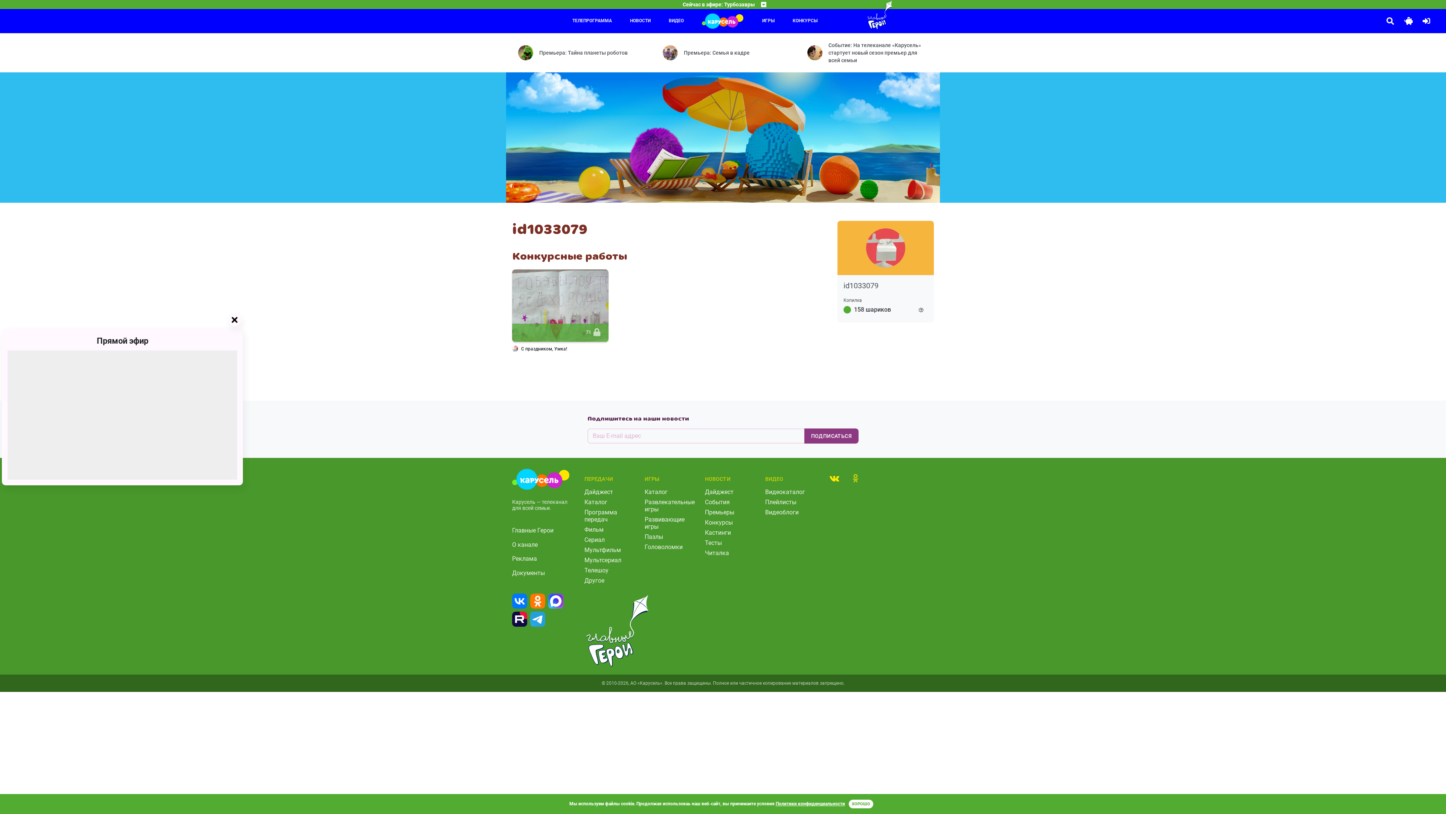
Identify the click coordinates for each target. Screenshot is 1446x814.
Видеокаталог (785, 492)
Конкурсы (805, 20)
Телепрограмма (592, 20)
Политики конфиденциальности (810, 803)
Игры (768, 20)
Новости (640, 20)
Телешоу (596, 570)
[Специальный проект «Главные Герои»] (855, 15)
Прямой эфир (122, 341)
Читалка (717, 553)
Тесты (713, 542)
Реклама (524, 558)
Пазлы (654, 536)
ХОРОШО (861, 804)
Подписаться (831, 436)
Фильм (594, 529)
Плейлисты (780, 502)
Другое (594, 580)
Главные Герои (533, 530)
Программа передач (600, 516)
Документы (528, 573)
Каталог (595, 502)
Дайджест (598, 492)
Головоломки (664, 547)
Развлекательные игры (670, 506)
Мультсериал (602, 560)
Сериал (594, 539)
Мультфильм (602, 550)
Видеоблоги (782, 512)
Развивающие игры (665, 523)
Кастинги (718, 532)
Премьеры (719, 512)
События (717, 502)
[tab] (834, 478)
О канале (525, 544)
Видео (676, 20)
